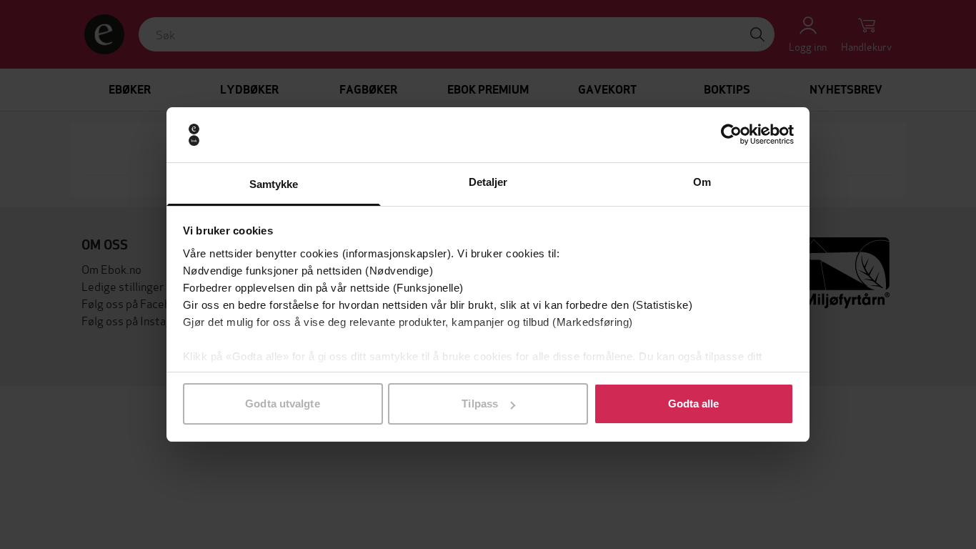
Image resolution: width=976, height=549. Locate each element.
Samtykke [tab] (274, 184)
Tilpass (480, 403)
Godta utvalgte (282, 403)
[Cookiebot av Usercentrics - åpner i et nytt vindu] (731, 135)
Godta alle (693, 403)
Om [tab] (702, 182)
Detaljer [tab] (488, 182)
